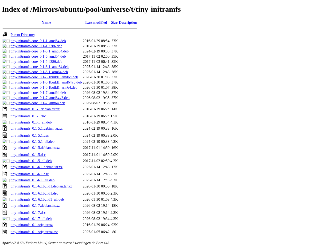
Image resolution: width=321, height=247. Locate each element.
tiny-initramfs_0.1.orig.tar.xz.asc (34, 232)
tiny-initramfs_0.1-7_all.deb (31, 219)
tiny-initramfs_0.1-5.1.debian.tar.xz (37, 128)
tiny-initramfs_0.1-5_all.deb (31, 161)
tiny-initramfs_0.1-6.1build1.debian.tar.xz (41, 186)
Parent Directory (23, 35)
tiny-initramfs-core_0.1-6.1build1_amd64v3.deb (46, 82)
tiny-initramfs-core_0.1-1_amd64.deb (38, 41)
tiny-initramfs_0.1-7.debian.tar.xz (35, 205)
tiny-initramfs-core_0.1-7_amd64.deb (38, 93)
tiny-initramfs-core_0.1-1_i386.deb (36, 46)
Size (114, 22)
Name (46, 22)
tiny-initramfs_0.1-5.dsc (28, 155)
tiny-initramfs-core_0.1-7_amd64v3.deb (40, 98)
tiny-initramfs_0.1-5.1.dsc (30, 135)
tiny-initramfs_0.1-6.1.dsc (30, 174)
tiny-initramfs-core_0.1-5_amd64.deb (38, 56)
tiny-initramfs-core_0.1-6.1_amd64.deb (40, 67)
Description (128, 22)
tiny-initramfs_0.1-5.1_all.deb (33, 141)
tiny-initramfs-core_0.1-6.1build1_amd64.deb (44, 77)
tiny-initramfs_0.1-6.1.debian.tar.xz (37, 167)
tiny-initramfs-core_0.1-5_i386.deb (36, 62)
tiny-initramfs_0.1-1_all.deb (31, 122)
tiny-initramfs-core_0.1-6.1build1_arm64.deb (44, 87)
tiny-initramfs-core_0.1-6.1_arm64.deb (39, 72)
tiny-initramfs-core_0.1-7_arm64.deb (38, 103)
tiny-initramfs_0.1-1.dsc (28, 116)
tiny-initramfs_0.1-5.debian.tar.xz (35, 148)
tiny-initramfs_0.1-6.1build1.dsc (34, 193)
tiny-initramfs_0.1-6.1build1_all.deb (37, 199)
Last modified (96, 22)
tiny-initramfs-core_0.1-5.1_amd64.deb (40, 51)
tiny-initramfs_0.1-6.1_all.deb (33, 180)
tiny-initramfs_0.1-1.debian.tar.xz (35, 109)
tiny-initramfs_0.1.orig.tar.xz (32, 225)
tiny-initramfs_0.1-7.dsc (28, 213)
